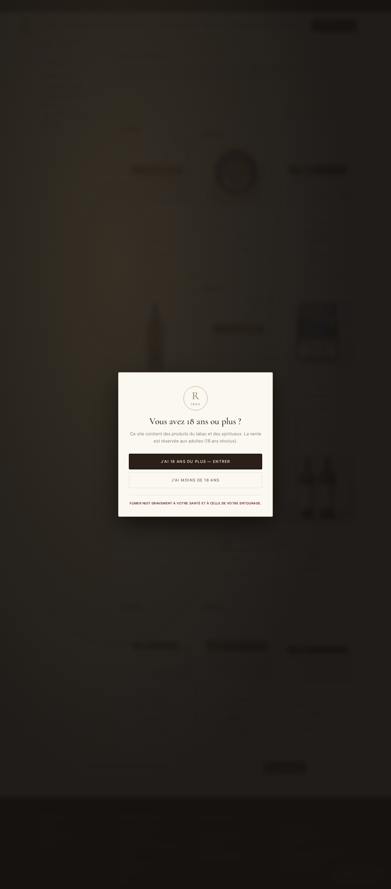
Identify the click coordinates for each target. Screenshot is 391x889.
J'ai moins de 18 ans (195, 480)
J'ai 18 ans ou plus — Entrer (195, 461)
